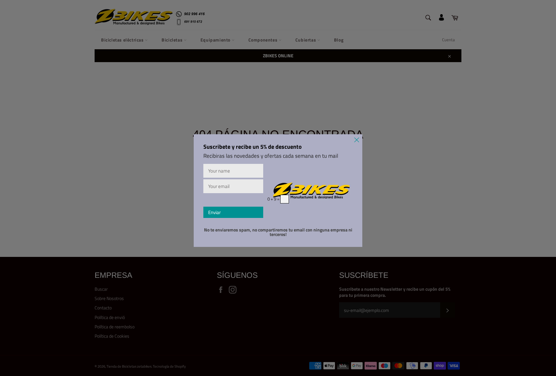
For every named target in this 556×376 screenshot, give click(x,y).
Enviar (214, 212)
